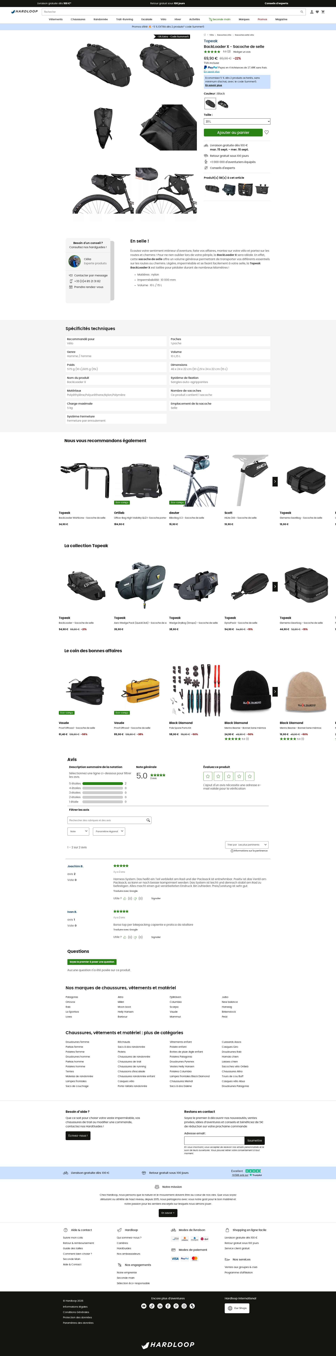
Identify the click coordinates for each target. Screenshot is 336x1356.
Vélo (163, 19)
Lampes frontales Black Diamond (189, 1076)
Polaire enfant (178, 1047)
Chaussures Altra (232, 1071)
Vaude (174, 1012)
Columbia (175, 1002)
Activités (194, 19)
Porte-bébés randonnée (132, 1086)
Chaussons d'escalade (131, 1071)
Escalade (146, 19)
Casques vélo (126, 1081)
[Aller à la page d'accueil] (206, 35)
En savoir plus (213, 85)
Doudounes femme (77, 1042)
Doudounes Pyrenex (182, 1061)
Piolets (121, 1052)
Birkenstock (229, 1012)
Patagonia (72, 997)
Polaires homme (75, 1066)
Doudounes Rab (231, 1052)
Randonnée (101, 19)
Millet (121, 1002)
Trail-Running (124, 19)
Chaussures (78, 19)
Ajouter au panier (233, 133)
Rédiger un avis (242, 52)
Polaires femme (75, 1052)
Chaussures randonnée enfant (136, 1076)
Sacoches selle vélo (244, 35)
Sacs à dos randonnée (131, 1047)
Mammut (175, 1017)
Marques (244, 19)
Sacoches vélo (224, 35)
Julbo (225, 997)
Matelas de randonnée (79, 1076)
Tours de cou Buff (232, 1076)
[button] (103, 64)
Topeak (211, 41)
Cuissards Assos (231, 1042)
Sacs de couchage (77, 1086)
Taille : (208, 114)
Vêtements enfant (181, 1042)
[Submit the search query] (302, 12)
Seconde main (221, 19)
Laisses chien (230, 1061)
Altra (120, 997)
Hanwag (227, 1007)
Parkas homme (75, 1061)
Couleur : (214, 93)
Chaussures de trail (129, 1061)
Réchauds (124, 1042)
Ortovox (70, 1002)
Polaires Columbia (180, 1071)
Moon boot (124, 1007)
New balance (230, 1002)
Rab (68, 1007)
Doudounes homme (78, 1057)
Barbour (122, 1017)
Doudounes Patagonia (235, 1086)
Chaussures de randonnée (134, 1057)
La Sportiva (72, 1012)
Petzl (224, 1017)
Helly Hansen (126, 1012)
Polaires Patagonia (181, 1057)
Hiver (178, 19)
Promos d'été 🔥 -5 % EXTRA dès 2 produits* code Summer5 (168, 27)
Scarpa (174, 1007)
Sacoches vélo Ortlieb (235, 1066)
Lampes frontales (76, 1081)
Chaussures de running (132, 1066)
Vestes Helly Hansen (182, 1066)
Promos (262, 19)
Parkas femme (74, 1047)
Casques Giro (230, 1047)
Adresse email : (195, 1133)
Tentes (70, 1071)
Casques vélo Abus (233, 1081)
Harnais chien (230, 1057)
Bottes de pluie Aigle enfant (186, 1052)
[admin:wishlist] (266, 132)
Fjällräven (175, 997)
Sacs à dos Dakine (181, 1086)
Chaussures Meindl (181, 1081)
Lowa (69, 1017)
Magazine (281, 19)
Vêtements (55, 19)
